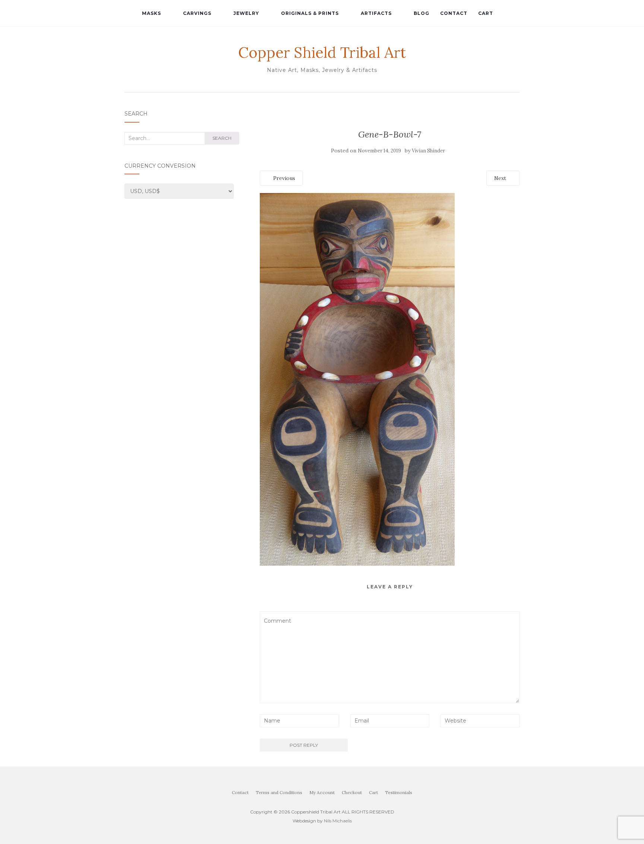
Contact (453, 13)
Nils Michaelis (338, 821)
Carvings (197, 13)
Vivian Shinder (428, 151)
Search (221, 138)
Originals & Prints (310, 13)
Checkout (352, 792)
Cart (485, 13)
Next (501, 178)
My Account (322, 792)
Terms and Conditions (279, 792)
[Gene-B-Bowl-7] (357, 378)
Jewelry (246, 13)
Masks (151, 13)
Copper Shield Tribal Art (322, 52)
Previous (283, 178)
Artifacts (376, 13)
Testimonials (398, 792)
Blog (421, 13)
